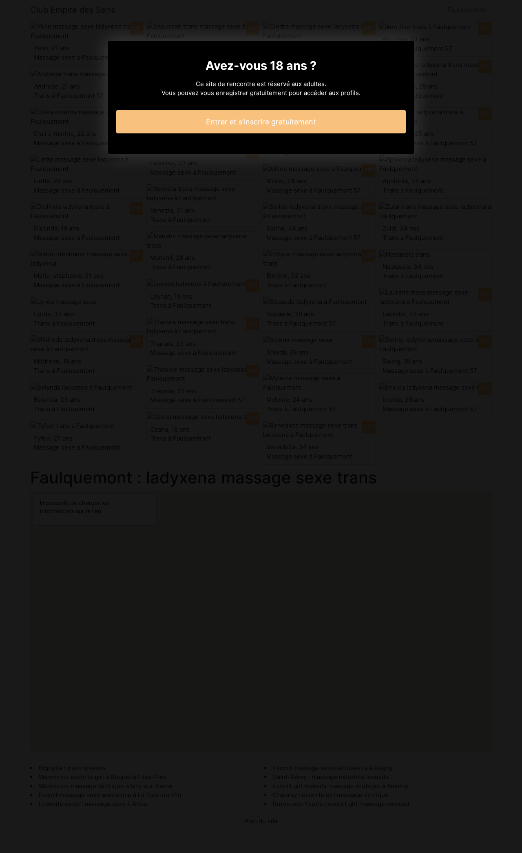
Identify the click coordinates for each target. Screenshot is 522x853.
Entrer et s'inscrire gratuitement (261, 121)
